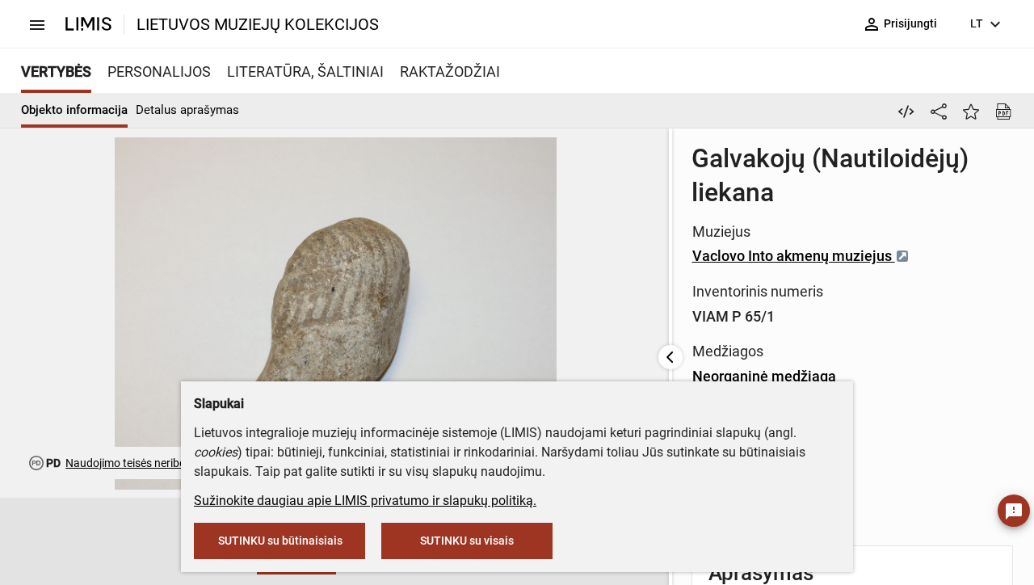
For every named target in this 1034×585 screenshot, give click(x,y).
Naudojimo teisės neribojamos (140, 463)
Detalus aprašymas (187, 110)
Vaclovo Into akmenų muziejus (793, 255)
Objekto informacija (74, 110)
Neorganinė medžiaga (764, 376)
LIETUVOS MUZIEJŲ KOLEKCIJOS (258, 24)
